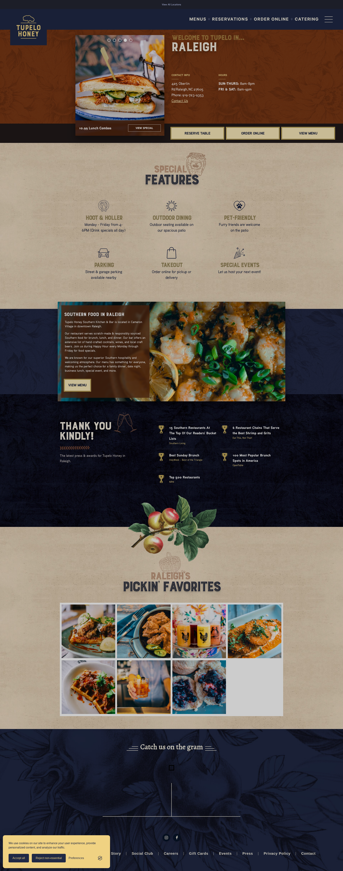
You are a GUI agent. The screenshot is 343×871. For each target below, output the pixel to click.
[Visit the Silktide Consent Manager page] (100, 858)
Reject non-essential (49, 858)
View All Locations (171, 4)
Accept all (19, 858)
